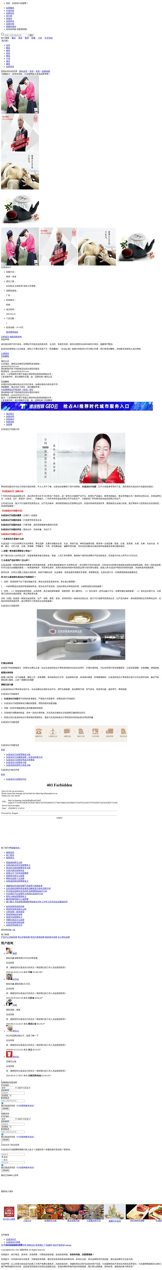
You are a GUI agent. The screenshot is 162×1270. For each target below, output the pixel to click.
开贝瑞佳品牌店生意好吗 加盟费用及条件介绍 (26, 891)
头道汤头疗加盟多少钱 (16, 762)
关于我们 (5, 1245)
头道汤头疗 (11, 1239)
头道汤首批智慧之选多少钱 (18, 765)
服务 (8, 64)
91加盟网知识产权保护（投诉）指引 (17, 390)
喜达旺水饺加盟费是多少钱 (18, 868)
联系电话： (6, 1098)
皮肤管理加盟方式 (14, 925)
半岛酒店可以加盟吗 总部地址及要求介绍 (24, 894)
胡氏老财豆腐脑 (137, 1220)
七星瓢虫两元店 (94, 1221)
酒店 (8, 61)
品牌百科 (10, 13)
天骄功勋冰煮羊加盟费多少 (18, 865)
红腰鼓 (159, 1221)
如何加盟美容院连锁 (15, 906)
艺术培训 (49, 38)
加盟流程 (10, 422)
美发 (38, 71)
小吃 (40, 38)
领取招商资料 (16, 337)
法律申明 (22, 1245)
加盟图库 (10, 8)
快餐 (33, 38)
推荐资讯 (10, 858)
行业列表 (10, 11)
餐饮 (14, 38)
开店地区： (6, 1085)
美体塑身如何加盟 (14, 914)
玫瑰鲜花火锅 (50, 1221)
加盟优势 (10, 416)
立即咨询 (5, 1140)
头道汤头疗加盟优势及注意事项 (20, 760)
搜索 (31, 35)
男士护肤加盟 (24, 937)
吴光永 (16, 979)
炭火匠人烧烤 (9, 1219)
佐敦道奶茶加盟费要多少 (17, 881)
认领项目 (5, 353)
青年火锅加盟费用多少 (16, 896)
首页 (8, 45)
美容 (20, 38)
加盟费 (9, 424)
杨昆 (15, 953)
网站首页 (23, 71)
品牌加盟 (46, 71)
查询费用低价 (12, 332)
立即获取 (5, 1109)
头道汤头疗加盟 (13, 1242)
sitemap (68, 1245)
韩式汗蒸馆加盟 (37, 937)
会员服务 (14, 1245)
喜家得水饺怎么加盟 (15, 876)
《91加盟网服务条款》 (25, 1106)
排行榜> (5, 41)
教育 (27, 38)
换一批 (12, 930)
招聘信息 (31, 1245)
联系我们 (39, 1245)
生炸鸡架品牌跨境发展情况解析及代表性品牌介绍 (28, 888)
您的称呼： (6, 1090)
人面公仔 (27, 1221)
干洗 (8, 59)
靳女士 (16, 1031)
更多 (3, 750)
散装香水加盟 (51, 937)
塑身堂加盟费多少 (14, 917)
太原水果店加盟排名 (15, 870)
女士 (6, 1160)
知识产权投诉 (59, 1245)
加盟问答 (10, 24)
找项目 (9, 18)
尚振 (15, 1005)
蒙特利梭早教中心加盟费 (17, 899)
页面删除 (5, 356)
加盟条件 (10, 419)
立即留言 (5, 337)
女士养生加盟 (64, 937)
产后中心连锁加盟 (9, 937)
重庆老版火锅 (73, 1221)
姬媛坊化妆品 (115, 1221)
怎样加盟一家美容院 (15, 912)
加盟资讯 (10, 21)
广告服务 (48, 1245)
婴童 (8, 56)
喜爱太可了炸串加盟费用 (17, 873)
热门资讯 (10, 855)
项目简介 (10, 414)
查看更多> (15, 848)
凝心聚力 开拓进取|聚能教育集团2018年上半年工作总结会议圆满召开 (37, 902)
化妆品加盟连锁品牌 (15, 922)
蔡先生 (16, 1057)
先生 (6, 1157)
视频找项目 (11, 26)
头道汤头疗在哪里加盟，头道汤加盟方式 (24, 757)
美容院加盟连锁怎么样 (16, 909)
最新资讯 (10, 852)
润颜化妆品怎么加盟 (15, 920)
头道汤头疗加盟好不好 (16, 779)
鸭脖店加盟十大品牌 (15, 878)
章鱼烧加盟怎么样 (14, 862)
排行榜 (9, 16)
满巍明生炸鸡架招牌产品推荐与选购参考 (24, 886)
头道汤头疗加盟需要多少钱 (18, 754)
